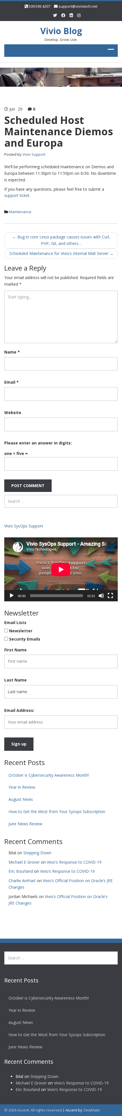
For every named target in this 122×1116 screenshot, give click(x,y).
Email (11, 382)
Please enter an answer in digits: (38, 443)
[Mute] (101, 595)
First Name (15, 649)
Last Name (15, 680)
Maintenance (20, 211)
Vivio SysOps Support (23, 526)
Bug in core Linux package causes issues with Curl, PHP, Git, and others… (61, 240)
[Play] (11, 595)
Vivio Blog (61, 31)
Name (12, 352)
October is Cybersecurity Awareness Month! (50, 775)
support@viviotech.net (77, 6)
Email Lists (15, 622)
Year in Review (22, 787)
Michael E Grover (24, 862)
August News (21, 799)
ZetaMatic (91, 1110)
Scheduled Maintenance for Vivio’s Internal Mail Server (61, 253)
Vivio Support (33, 154)
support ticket (17, 195)
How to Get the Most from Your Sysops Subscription (57, 811)
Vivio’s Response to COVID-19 (74, 862)
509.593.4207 (39, 6)
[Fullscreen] (110, 595)
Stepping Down (37, 852)
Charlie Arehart (22, 880)
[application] (61, 569)
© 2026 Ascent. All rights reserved (33, 1110)
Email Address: (19, 710)
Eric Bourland (21, 871)
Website (12, 412)
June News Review (25, 823)
